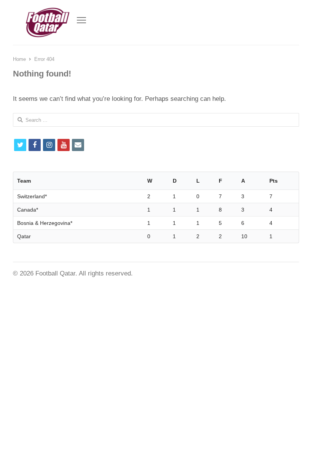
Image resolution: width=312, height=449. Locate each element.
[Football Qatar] (47, 22)
